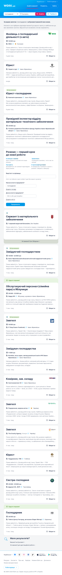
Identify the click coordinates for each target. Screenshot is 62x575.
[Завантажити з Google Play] (53, 554)
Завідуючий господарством (23, 251)
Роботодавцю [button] (10, 567)
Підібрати (53, 14)
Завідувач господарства (21, 348)
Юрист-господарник (18, 93)
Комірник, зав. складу (19, 378)
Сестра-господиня (17, 480)
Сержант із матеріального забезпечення (22, 218)
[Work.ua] (9, 6)
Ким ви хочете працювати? (15, 183)
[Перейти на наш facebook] (15, 554)
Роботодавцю (51, 1)
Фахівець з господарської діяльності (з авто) (22, 35)
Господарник (14, 512)
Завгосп (11, 320)
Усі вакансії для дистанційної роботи (22, 545)
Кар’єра (27, 560)
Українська (7, 555)
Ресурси (6, 560)
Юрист (10, 65)
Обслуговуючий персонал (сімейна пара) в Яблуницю (27, 288)
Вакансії (17, 542)
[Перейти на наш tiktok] (32, 554)
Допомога (47, 560)
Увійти (54, 6)
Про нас (21, 560)
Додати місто (10, 199)
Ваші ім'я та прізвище (13, 173)
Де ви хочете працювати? (15, 193)
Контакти (14, 560)
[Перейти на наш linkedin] (28, 554)
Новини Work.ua (37, 560)
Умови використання (11, 563)
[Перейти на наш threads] (19, 554)
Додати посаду (11, 189)
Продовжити (15, 204)
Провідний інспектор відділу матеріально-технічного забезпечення (29, 120)
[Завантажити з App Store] (41, 554)
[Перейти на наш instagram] (23, 554)
